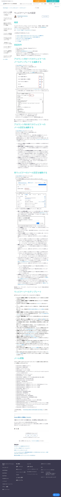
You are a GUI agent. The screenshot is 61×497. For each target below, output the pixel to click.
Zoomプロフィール (43, 212)
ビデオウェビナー (23, 7)
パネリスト (39, 303)
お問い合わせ (53, 1)
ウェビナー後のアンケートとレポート (8, 47)
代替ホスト (32, 336)
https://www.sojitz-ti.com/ (50, 477)
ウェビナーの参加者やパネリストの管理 (8, 34)
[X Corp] (16, 428)
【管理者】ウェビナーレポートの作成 (8, 43)
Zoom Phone (4, 475)
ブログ (17, 474)
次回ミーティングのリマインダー (21, 450)
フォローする (45, 16)
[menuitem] (26, 4)
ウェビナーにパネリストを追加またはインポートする (8, 38)
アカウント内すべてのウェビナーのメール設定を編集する (28, 37)
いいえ (34, 435)
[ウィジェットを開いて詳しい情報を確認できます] (56, 494)
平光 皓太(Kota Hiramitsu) (22, 16)
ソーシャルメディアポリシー (31, 474)
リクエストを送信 (35, 440)
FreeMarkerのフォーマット (26, 51)
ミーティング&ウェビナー (13, 7)
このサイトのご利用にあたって (32, 469)
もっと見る (5, 59)
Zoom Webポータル (20, 65)
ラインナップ (35, 3)
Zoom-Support (5, 7)
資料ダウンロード (19, 469)
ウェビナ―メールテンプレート (23, 39)
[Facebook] (14, 428)
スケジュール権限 (20, 344)
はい (28, 435)
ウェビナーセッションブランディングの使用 (8, 19)
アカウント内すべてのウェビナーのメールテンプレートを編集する (30, 35)
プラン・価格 (43, 3)
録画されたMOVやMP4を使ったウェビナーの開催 (8, 24)
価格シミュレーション (6, 489)
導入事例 (50, 3)
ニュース (29, 463)
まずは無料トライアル (39, 1)
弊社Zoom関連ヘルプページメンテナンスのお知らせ (24, 455)
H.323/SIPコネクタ (5, 478)
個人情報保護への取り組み (31, 471)
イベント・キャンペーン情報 (20, 472)
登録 (44, 319)
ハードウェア (4, 481)
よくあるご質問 (19, 477)
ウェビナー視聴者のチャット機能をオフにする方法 (8, 51)
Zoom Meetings (4, 470)
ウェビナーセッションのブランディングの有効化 (8, 29)
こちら (38, 226)
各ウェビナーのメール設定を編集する (24, 38)
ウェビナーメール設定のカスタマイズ (8, 56)
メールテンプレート (37, 89)
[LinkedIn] (18, 428)
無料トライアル (19, 480)
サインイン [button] (57, 6)
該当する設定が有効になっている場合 (36, 309)
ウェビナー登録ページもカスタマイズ (24, 30)
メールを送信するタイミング (30, 329)
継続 (39, 319)
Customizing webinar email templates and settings (33, 409)
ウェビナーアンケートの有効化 (8, 14)
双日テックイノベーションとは (26, 3)
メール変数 (19, 41)
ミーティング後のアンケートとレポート (22, 448)
